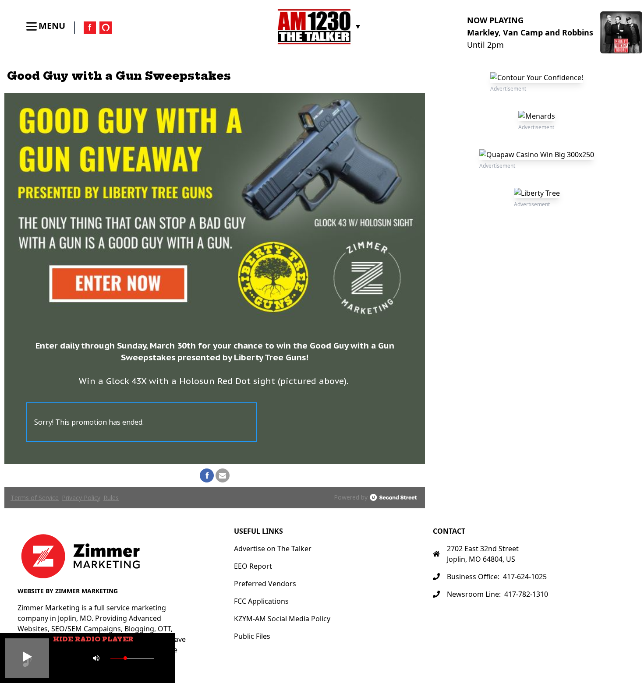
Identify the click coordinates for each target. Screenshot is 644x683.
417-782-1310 (526, 594)
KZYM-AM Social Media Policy (282, 618)
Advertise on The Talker (272, 548)
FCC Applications (261, 601)
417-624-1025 (525, 576)
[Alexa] (105, 27)
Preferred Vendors (265, 583)
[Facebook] (90, 27)
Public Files (252, 636)
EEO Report (253, 566)
